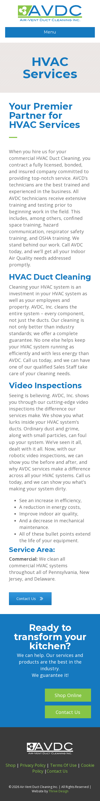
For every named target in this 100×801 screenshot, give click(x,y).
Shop (11, 765)
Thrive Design (58, 791)
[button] (68, 695)
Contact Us (57, 771)
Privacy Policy (33, 765)
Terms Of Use (63, 765)
